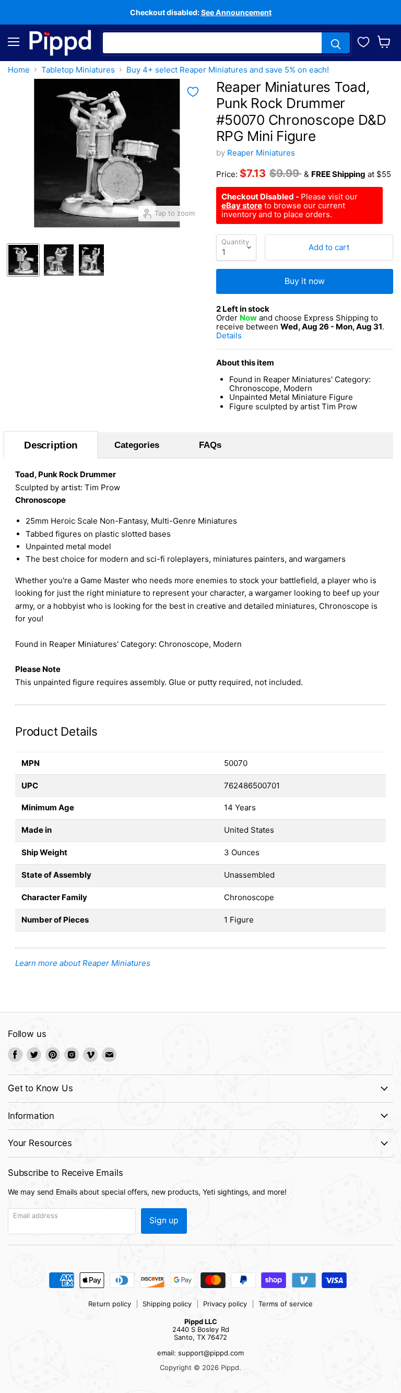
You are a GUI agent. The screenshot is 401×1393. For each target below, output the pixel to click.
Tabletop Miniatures (78, 69)
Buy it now (305, 281)
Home (19, 69)
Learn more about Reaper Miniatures (82, 963)
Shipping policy (167, 1304)
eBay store (241, 205)
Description (50, 445)
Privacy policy (225, 1304)
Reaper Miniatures (261, 153)
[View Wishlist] (363, 40)
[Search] (336, 42)
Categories (136, 445)
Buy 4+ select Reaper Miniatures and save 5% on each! (227, 69)
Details (241, 335)
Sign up (164, 1220)
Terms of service (285, 1304)
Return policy (109, 1304)
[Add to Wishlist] (193, 92)
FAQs (210, 445)
